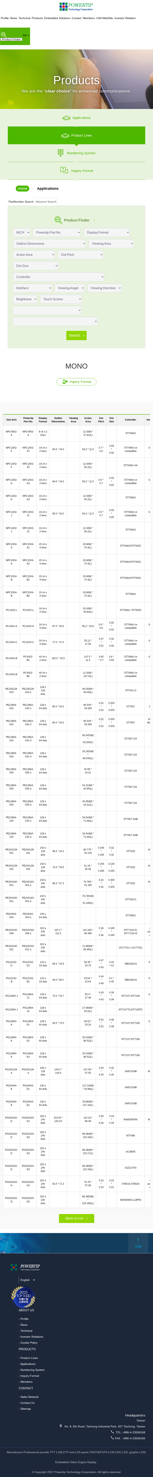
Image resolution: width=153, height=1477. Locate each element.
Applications (48, 189)
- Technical (25, 1330)
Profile (5, 18)
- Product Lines (28, 1358)
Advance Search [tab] (46, 201)
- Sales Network (29, 1396)
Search (75, 335)
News (13, 18)
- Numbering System (32, 1369)
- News (23, 1324)
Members (89, 18)
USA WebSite (104, 18)
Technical (24, 18)
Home (22, 189)
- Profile (23, 1318)
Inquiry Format (80, 382)
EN (25, 35)
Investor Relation (125, 18)
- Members (25, 1381)
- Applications (27, 1363)
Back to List (75, 1218)
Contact (76, 18)
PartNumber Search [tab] (21, 201)
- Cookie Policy (28, 1342)
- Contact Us (26, 1402)
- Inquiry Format (29, 1375)
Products (37, 18)
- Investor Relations (31, 1336)
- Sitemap (25, 1408)
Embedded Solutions (57, 18)
